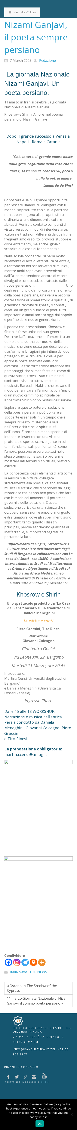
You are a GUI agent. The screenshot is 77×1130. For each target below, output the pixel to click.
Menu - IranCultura (24, 12)
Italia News (19, 972)
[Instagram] (17, 962)
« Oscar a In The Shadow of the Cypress (32, 988)
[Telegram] (25, 962)
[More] (42, 962)
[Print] (33, 962)
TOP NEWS (38, 972)
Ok (39, 1123)
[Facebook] (8, 962)
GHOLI (45, 1082)
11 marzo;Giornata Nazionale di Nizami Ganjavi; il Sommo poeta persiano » (38, 1001)
